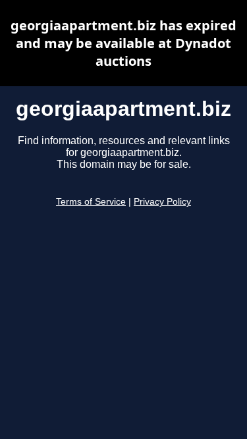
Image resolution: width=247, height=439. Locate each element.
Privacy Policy (162, 202)
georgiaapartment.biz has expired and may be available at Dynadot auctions (123, 43)
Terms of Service (91, 202)
